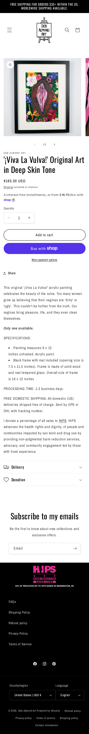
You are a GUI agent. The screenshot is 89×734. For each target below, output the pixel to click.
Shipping (8, 187)
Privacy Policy (18, 633)
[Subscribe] (75, 548)
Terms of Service (20, 644)
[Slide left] (34, 144)
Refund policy (18, 623)
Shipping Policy (19, 612)
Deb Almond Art (27, 711)
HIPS (63, 420)
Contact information (46, 725)
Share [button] (12, 273)
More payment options (44, 260)
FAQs (12, 601)
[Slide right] (54, 144)
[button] (9, 30)
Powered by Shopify (48, 711)
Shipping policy (69, 718)
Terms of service (45, 718)
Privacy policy (24, 718)
